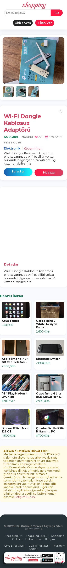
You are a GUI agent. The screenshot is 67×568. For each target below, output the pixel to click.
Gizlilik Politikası (39, 545)
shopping (33, 5)
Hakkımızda (33, 539)
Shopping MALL (36, 535)
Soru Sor (18, 171)
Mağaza (49, 172)
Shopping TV (13, 535)
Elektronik (12, 148)
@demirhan (33, 148)
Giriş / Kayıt (23, 22)
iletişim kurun (25, 497)
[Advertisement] (33, 226)
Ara (57, 12)
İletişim (50, 539)
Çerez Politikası (14, 545)
